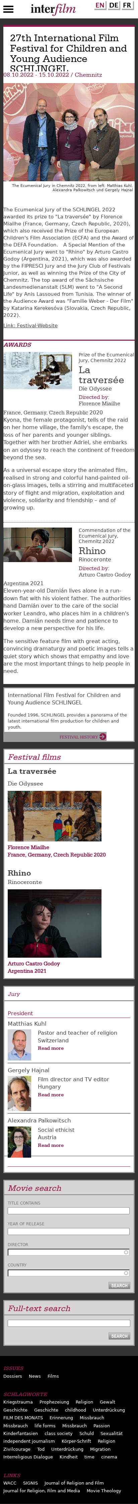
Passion (101, 1425)
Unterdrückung (109, 1410)
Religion (84, 1402)
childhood (75, 1410)
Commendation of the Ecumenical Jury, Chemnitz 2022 (105, 536)
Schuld (86, 1433)
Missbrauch (92, 1417)
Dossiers (12, 1376)
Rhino (92, 551)
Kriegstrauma (18, 1402)
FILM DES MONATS (23, 1417)
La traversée (101, 375)
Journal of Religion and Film (74, 1483)
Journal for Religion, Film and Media (41, 1490)
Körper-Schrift (76, 1441)
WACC (9, 1483)
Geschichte (15, 1410)
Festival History (79, 737)
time (89, 1456)
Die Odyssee (25, 783)
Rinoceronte (25, 882)
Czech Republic (68, 413)
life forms (45, 1425)
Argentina (16, 583)
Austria (47, 1137)
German (113, 4)
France (12, 413)
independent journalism (29, 1441)
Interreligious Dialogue (28, 1456)
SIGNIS (30, 1483)
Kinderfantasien (20, 1433)
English (99, 4)
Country (17, 1265)
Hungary (49, 1087)
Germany (34, 413)
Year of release (26, 1224)
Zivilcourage (16, 1449)
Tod (41, 1449)
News (35, 1376)
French (127, 4)
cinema (109, 1456)
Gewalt (107, 1402)
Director (18, 1244)
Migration (100, 1449)
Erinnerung (61, 1417)
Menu (8, 11)
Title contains (24, 1203)
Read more (51, 1048)
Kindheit (69, 1456)
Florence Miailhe (99, 404)
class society (59, 1433)
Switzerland (53, 1040)
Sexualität (111, 1433)
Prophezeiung (54, 1402)
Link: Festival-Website (30, 326)
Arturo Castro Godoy (105, 575)
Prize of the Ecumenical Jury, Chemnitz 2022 (106, 357)
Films (53, 1376)
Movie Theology (104, 1490)
